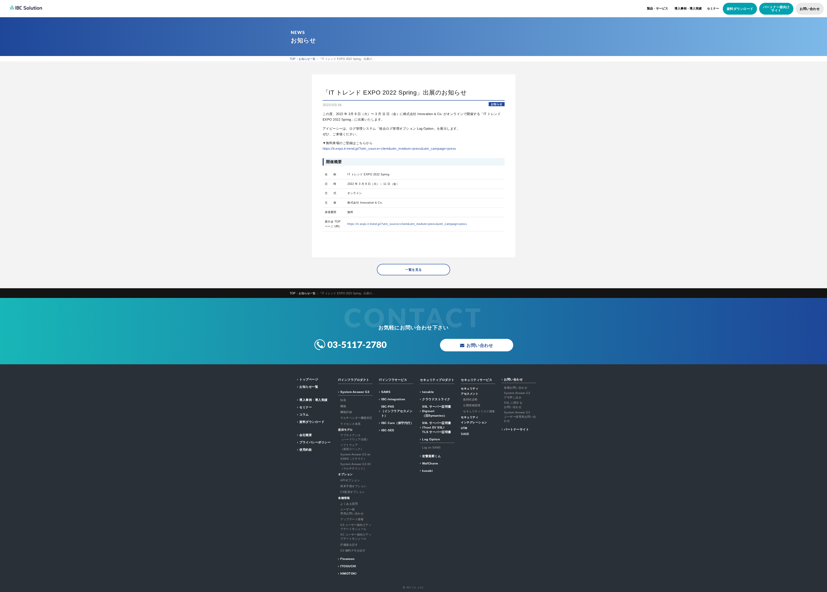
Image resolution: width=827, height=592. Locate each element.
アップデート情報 (352, 519)
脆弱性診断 (470, 399)
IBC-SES (387, 430)
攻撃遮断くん (431, 456)
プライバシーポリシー (315, 442)
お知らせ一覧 (308, 386)
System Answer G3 (354, 392)
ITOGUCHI (348, 566)
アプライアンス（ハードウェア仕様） (354, 437)
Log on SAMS (431, 447)
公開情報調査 (471, 405)
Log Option (431, 439)
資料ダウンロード (740, 9)
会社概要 (305, 435)
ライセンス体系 (350, 423)
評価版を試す (349, 544)
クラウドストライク (436, 399)
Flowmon (347, 559)
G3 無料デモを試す (352, 550)
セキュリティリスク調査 (479, 411)
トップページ (308, 379)
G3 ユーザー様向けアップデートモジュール (355, 527)
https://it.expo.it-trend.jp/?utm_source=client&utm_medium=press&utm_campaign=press (389, 148)
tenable (428, 392)
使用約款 (305, 449)
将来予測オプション (353, 486)
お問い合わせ (810, 9)
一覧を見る (413, 269)
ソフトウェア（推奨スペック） (352, 447)
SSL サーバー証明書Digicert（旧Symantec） (436, 411)
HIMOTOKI (348, 573)
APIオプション (350, 480)
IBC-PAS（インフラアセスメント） (396, 411)
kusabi (427, 470)
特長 (343, 400)
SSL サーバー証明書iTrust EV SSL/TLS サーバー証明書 (436, 427)
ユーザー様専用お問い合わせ (352, 511)
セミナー (713, 8)
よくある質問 (349, 503)
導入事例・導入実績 (688, 8)
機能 (343, 406)
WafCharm (430, 463)
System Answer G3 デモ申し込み (517, 395)
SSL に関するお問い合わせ (513, 405)
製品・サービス (657, 8)
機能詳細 (346, 412)
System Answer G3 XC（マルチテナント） (355, 466)
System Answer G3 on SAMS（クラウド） (355, 456)
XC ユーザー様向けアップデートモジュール (356, 537)
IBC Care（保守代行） (397, 423)
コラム (304, 414)
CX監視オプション (352, 492)
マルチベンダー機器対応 (356, 417)
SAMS (385, 392)
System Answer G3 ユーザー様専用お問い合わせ (520, 416)
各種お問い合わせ (515, 387)
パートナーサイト (516, 429)
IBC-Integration (393, 399)
